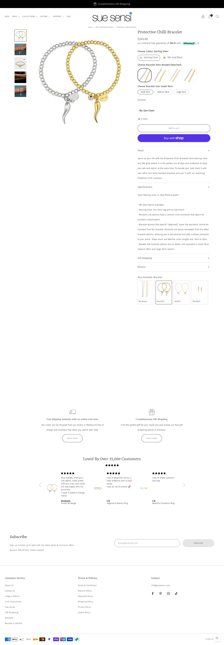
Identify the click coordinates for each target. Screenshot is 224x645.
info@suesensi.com (160, 585)
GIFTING (44, 16)
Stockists (9, 618)
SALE (69, 16)
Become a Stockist (13, 623)
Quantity (142, 100)
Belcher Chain (190, 75)
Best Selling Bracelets (104, 27)
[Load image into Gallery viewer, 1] (20, 35)
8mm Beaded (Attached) (160, 75)
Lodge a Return (12, 596)
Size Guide (10, 607)
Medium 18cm (163, 92)
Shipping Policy (85, 601)
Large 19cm (181, 92)
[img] (112, 465)
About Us (9, 585)
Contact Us (10, 591)
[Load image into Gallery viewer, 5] (20, 91)
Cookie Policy (84, 612)
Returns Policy (85, 591)
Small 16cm (145, 92)
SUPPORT (57, 16)
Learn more (72, 438)
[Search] (217, 16)
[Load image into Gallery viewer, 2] (20, 49)
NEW (7, 16)
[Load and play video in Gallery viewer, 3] (20, 63)
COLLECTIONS (28, 16)
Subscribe (198, 543)
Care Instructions (13, 601)
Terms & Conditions (87, 585)
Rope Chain (175, 75)
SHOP (14, 16)
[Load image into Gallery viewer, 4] (20, 77)
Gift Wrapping (11, 612)
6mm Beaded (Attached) (145, 75)
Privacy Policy (84, 607)
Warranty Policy (85, 596)
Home (90, 27)
